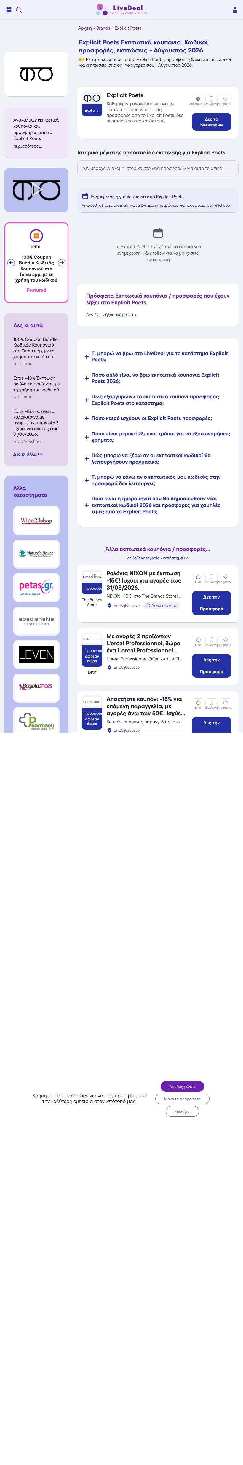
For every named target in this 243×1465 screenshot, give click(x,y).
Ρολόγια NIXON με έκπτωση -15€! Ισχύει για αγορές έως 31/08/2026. (144, 580)
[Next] (61, 262)
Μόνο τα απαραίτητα (182, 1099)
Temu (35, 246)
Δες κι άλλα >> (28, 454)
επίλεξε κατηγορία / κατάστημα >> (158, 558)
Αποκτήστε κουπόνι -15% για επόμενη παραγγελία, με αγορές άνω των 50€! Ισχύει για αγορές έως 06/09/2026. (145, 710)
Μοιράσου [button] (225, 104)
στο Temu (23, 363)
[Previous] (11, 262)
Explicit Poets (128, 28)
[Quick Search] (19, 9)
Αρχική (85, 28)
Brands (103, 28)
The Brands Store (92, 602)
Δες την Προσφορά (211, 602)
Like (198, 582)
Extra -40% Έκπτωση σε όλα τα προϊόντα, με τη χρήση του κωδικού (36, 384)
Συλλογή (211, 104)
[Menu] (9, 10)
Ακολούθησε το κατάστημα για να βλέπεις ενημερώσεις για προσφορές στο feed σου (156, 205)
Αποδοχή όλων (182, 1086)
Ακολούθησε (198, 104)
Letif (92, 672)
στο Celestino (27, 441)
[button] (36, 146)
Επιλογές (182, 1111)
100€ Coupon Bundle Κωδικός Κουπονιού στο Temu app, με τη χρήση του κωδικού (36, 269)
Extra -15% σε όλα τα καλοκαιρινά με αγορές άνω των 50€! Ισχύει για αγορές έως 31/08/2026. (36, 423)
